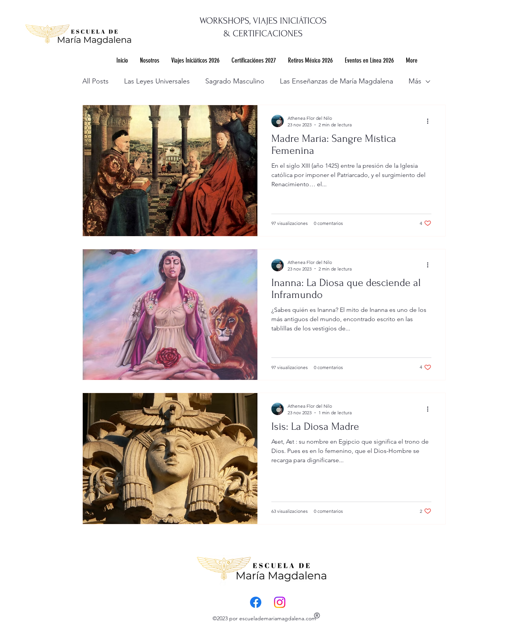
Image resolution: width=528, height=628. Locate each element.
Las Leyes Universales (157, 81)
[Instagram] (279, 602)
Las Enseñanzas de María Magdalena (336, 81)
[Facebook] (255, 602)
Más (415, 81)
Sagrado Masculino (234, 81)
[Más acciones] (430, 121)
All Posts (95, 81)
